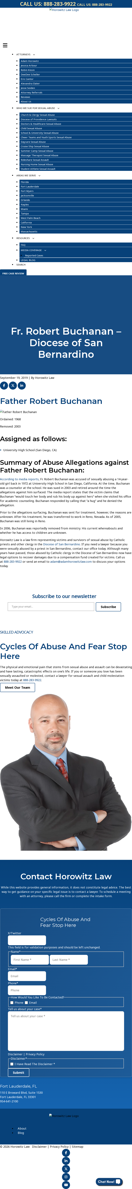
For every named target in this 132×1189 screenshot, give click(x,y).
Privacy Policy (35, 1054)
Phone (13, 983)
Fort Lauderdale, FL (18, 1086)
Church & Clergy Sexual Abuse (38, 114)
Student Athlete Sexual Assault (38, 168)
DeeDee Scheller (30, 74)
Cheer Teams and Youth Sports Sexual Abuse (46, 137)
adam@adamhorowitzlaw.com (71, 561)
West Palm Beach (30, 218)
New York (26, 227)
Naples (25, 204)
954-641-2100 (9, 1101)
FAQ (23, 244)
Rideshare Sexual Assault (35, 159)
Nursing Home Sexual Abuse (37, 164)
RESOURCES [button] (23, 238)
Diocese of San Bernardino (61, 544)
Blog (21, 1133)
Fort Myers (27, 191)
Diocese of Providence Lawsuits (39, 119)
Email (12, 969)
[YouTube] (66, 1185)
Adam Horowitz (30, 61)
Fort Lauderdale (30, 186)
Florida (25, 182)
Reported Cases (34, 255)
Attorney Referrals (31, 92)
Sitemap (77, 1146)
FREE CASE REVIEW (13, 273)
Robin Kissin (28, 70)
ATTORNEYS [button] (23, 54)
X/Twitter (14, 933)
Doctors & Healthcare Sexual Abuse (41, 123)
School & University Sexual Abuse (40, 132)
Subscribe (108, 607)
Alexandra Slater (30, 83)
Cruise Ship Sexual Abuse (35, 146)
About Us (26, 101)
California (26, 222)
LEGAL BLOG (28, 260)
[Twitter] (66, 1169)
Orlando (25, 200)
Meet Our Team (17, 687)
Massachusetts (29, 231)
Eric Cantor (27, 79)
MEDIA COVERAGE (31, 250)
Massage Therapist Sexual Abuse (39, 155)
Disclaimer (15, 1054)
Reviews (25, 97)
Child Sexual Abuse (31, 128)
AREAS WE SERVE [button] (26, 175)
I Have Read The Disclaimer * (35, 1064)
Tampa (25, 213)
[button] (34, 54)
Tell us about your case (25, 1009)
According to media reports (19, 479)
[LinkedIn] (66, 1161)
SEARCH (21, 264)
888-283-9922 (60, 3)
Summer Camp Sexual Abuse (37, 150)
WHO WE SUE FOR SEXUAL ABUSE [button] (35, 108)
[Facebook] (66, 1153)
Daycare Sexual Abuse (33, 141)
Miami (24, 209)
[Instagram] (66, 1177)
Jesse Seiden (28, 88)
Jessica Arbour (29, 65)
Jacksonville (27, 195)
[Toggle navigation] (5, 45)
